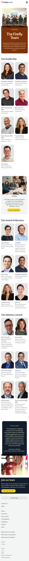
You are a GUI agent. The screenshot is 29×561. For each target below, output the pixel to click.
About (3, 511)
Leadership (4, 522)
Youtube (3, 544)
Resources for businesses (8, 534)
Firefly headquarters (5, 557)
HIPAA (2, 553)
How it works (5, 516)
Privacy (2, 548)
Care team (4, 513)
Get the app (14, 498)
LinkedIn (3, 541)
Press (2, 527)
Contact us (4, 503)
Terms (2, 550)
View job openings (14, 210)
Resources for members (8, 537)
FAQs (2, 506)
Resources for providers (8, 532)
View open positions (8, 491)
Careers (3, 524)
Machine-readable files (6, 555)
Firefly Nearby (5, 519)
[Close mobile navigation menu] (26, 2)
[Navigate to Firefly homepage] (7, 2)
